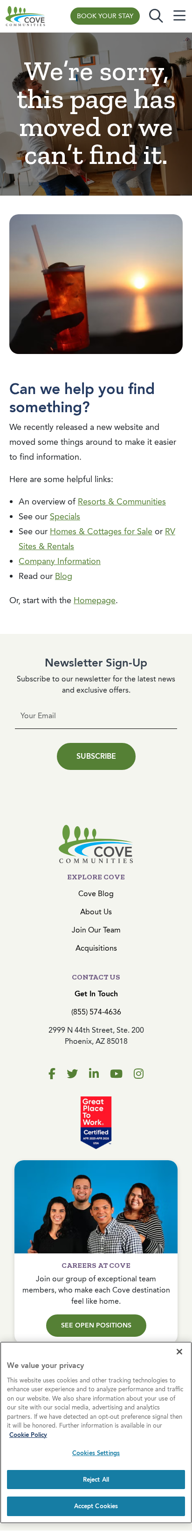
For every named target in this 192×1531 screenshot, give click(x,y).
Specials (65, 516)
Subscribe (96, 756)
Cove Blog (96, 893)
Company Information (60, 561)
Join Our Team (96, 930)
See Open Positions (96, 1325)
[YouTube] (116, 1074)
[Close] (179, 1351)
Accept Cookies (96, 1506)
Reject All (96, 1479)
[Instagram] (139, 1074)
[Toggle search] (156, 16)
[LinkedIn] (94, 1074)
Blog (63, 576)
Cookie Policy (28, 1435)
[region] (96, 1432)
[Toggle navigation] (179, 16)
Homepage (95, 600)
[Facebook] (51, 1074)
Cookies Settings (96, 1453)
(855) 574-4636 (96, 1012)
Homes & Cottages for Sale (101, 531)
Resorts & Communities (122, 501)
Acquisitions (96, 948)
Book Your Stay (105, 16)
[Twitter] (72, 1074)
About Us (96, 912)
